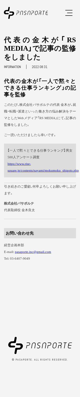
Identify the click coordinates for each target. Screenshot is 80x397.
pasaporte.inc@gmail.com (33, 252)
